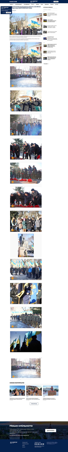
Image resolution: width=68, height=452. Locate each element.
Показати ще (34, 403)
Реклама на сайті (25, 442)
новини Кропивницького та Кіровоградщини (52, 442)
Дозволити (8, 12)
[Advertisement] (50, 71)
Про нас (51, 4)
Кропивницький (18, 4)
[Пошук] (52, 1)
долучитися (50, 430)
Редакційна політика (25, 443)
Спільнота (56, 1)
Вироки (37, 4)
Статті (32, 4)
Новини (11, 4)
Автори (56, 4)
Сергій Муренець (14, 10)
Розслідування (26, 4)
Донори (23, 445)
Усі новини (46, 63)
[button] (20, 379)
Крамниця (47, 4)
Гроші (42, 4)
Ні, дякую (4, 12)
